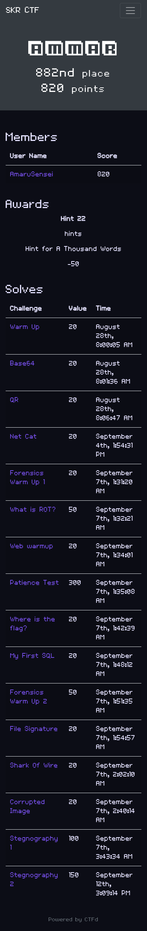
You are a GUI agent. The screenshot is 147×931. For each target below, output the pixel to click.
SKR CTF (23, 10)
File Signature (34, 728)
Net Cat (23, 436)
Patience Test (34, 582)
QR (14, 400)
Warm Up (25, 326)
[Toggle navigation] (130, 10)
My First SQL (32, 655)
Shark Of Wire (34, 765)
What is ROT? (33, 509)
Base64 (22, 363)
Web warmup (32, 546)
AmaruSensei (32, 174)
